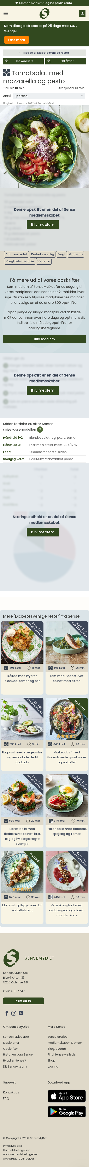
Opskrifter (10, 1049)
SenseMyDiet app (16, 1037)
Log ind (53, 1066)
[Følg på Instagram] (13, 1013)
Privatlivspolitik (12, 1146)
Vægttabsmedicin (20, 261)
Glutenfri (76, 254)
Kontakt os (11, 1092)
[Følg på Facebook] (6, 1013)
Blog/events (57, 1049)
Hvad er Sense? (14, 1060)
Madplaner (11, 1043)
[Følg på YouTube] (21, 1013)
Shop (51, 1060)
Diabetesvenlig (42, 254)
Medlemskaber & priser (65, 1043)
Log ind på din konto (58, 3)
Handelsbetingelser (16, 1150)
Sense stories (57, 1037)
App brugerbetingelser (18, 1158)
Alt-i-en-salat (17, 254)
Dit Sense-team (15, 1066)
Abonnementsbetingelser (20, 1154)
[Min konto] (82, 13)
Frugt (62, 254)
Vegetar (43, 261)
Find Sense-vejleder (62, 1054)
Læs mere (16, 40)
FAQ (6, 1098)
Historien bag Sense (18, 1054)
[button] (5, 13)
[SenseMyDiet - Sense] (44, 13)
